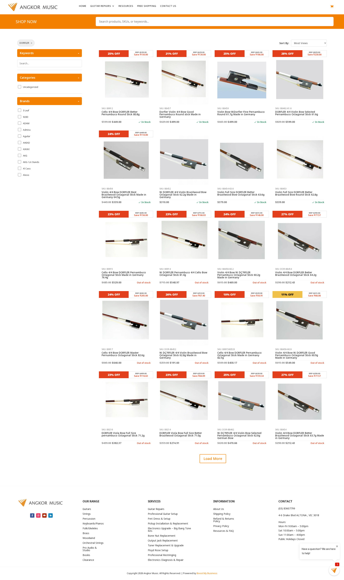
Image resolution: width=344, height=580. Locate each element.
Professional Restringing (162, 555)
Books (86, 555)
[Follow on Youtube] (44, 515)
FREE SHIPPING (146, 6)
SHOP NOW (26, 22)
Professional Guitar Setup (163, 514)
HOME (82, 6)
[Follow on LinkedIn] (50, 515)
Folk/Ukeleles (90, 528)
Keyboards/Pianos (93, 523)
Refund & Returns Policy (223, 520)
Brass (86, 533)
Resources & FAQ (223, 531)
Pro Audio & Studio (90, 549)
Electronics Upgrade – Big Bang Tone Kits (169, 530)
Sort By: (284, 43)
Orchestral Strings (93, 543)
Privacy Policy (221, 526)
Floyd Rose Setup (158, 550)
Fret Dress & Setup (159, 518)
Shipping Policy (221, 514)
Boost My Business (207, 573)
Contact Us (168, 6)
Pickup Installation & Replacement (168, 523)
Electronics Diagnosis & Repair (165, 560)
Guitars (87, 509)
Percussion (89, 518)
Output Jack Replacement (163, 540)
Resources (126, 6)
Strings (87, 514)
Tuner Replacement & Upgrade (166, 545)
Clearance (88, 560)
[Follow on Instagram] (38, 515)
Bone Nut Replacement (161, 535)
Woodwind (89, 538)
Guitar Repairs (100, 6)
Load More (213, 458)
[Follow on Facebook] (32, 515)
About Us (218, 509)
